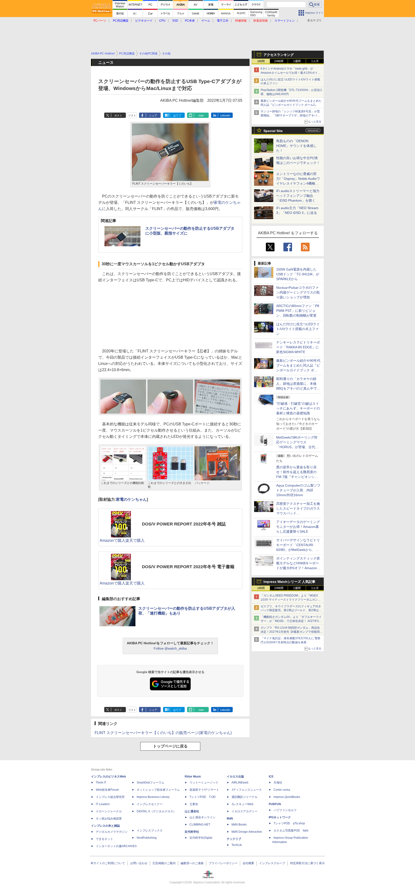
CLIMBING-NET (199, 824)
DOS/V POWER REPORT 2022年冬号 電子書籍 (188, 566)
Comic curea (282, 789)
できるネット (104, 839)
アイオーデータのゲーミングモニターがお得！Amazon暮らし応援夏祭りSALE (298, 526)
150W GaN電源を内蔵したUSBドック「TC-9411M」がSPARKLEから (297, 274)
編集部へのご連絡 (192, 863)
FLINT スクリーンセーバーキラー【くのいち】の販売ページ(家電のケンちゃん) (163, 733)
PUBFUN (275, 804)
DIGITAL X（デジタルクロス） (156, 811)
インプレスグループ (272, 863)
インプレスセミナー (150, 804)
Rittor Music (193, 776)
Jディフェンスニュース (247, 789)
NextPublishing (147, 837)
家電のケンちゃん (131, 499)
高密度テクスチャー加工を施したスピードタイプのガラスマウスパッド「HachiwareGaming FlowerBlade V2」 (298, 513)
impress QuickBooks (287, 797)
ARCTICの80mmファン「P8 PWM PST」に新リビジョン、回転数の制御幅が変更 (297, 310)
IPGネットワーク (280, 817)
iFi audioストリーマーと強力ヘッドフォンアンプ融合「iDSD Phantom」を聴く (297, 195)
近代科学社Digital (200, 837)
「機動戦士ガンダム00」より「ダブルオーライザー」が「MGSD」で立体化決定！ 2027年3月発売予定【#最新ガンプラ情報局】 (291, 621)
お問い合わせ (138, 863)
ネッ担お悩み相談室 (109, 818)
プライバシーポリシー (223, 863)
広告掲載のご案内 (164, 863)
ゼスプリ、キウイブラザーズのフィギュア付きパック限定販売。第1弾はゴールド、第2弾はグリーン (291, 610)
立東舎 (193, 804)
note (201, 115)
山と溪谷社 (192, 811)
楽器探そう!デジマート (204, 789)
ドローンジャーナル (109, 811)
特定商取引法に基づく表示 (307, 863)
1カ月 (315, 61)
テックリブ (234, 839)
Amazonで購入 (112, 540)
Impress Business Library (153, 797)
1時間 (261, 61)
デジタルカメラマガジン (112, 831)
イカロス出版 (235, 776)
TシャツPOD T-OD (202, 797)
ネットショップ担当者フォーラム (158, 789)
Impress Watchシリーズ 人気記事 (289, 582)
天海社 (278, 782)
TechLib (237, 845)
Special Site (273, 131)
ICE (271, 776)
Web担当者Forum (107, 789)
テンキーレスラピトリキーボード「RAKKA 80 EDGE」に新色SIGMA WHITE (298, 347)
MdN (230, 818)
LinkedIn (225, 115)
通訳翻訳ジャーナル (244, 797)
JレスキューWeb (242, 804)
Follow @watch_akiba (170, 648)
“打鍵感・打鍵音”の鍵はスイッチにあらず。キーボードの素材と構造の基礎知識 (298, 408)
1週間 (297, 61)
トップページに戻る (170, 746)
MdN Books (239, 824)
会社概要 (248, 863)
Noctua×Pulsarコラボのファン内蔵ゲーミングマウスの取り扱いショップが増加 (298, 292)
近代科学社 (192, 831)
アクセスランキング (278, 55)
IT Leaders (103, 804)
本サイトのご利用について (108, 863)
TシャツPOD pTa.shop (289, 823)
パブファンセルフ (285, 810)
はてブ (177, 115)
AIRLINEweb (240, 782)
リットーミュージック (203, 782)
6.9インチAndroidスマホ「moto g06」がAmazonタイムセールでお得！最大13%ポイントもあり (291, 72)
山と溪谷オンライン (202, 817)
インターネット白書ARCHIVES (116, 846)
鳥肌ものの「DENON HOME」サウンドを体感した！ (296, 145)
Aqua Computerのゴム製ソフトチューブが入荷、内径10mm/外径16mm (298, 490)
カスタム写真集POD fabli (291, 830)
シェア (153, 115)
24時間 (278, 61)
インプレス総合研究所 (110, 797)
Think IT (101, 782)
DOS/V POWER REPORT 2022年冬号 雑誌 (184, 524)
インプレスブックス (150, 830)
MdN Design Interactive (247, 831)
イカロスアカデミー (244, 811)
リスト (132, 115)
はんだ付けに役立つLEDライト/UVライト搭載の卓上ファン (298, 329)
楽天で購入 (135, 540)
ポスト (118, 115)
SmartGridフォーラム (150, 782)
